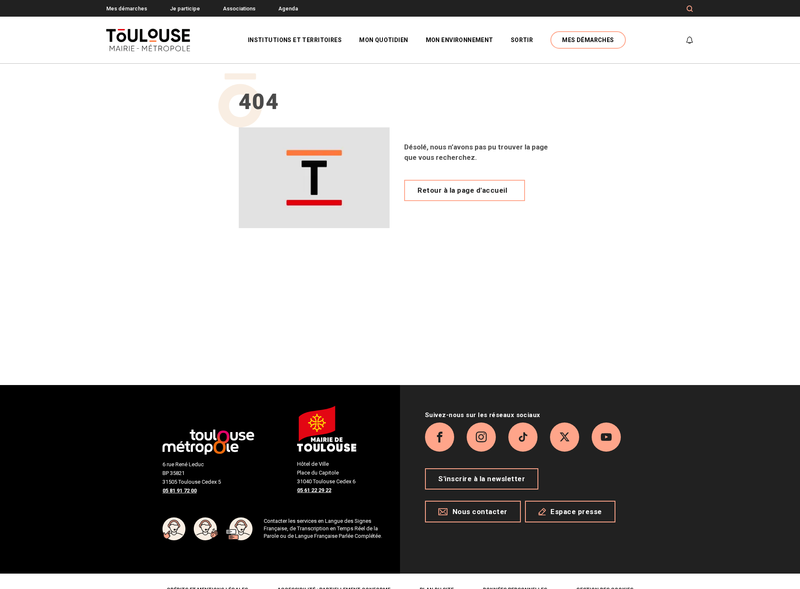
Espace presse (576, 511)
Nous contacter (480, 511)
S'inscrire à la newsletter (481, 479)
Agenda (288, 8)
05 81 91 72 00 (179, 490)
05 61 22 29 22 (314, 490)
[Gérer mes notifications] (689, 40)
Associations (239, 8)
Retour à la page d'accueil (462, 190)
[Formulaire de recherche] (690, 9)
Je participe (185, 8)
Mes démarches (126, 8)
